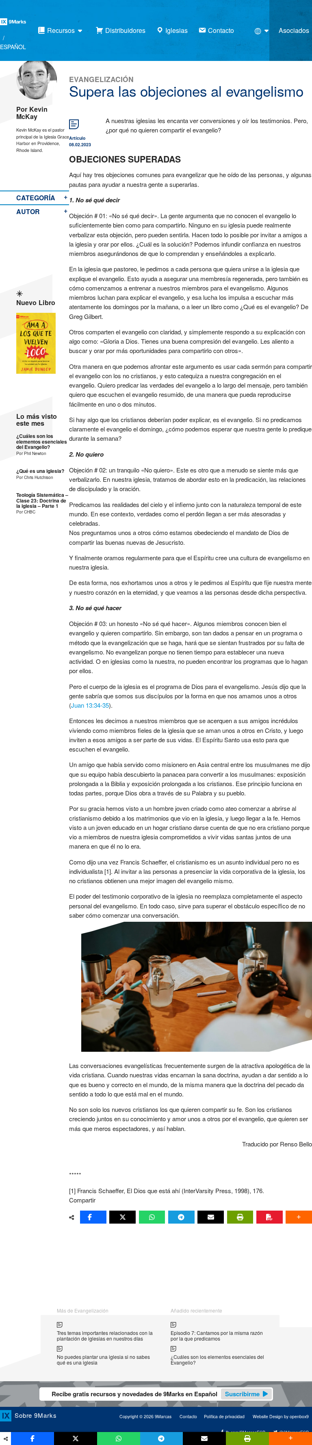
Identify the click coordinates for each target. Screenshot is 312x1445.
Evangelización (101, 79)
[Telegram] (181, 1217)
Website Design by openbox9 (281, 1416)
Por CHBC (25, 512)
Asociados (294, 30)
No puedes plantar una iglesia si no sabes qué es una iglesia (103, 1359)
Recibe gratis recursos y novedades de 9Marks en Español (156, 1393)
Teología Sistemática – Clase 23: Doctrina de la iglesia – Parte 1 (42, 500)
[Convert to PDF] (269, 1217)
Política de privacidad (224, 1416)
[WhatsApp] (152, 1217)
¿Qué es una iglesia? (40, 471)
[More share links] (299, 1217)
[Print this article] (240, 1217)
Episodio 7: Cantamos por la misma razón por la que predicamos (217, 1335)
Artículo (77, 138)
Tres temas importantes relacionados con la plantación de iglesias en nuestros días (105, 1335)
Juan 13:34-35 (90, 705)
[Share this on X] (122, 1217)
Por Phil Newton (31, 453)
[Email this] (210, 1217)
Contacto (188, 1416)
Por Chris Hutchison (34, 477)
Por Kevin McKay (32, 112)
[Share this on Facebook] (93, 1217)
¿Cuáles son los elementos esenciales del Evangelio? (41, 441)
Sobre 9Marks (36, 1415)
